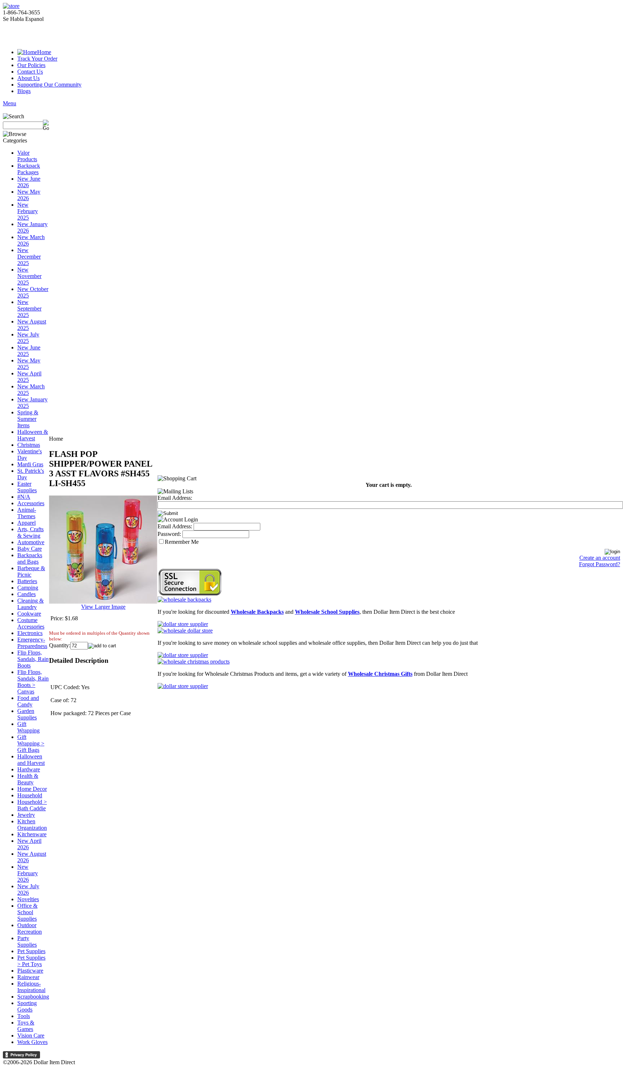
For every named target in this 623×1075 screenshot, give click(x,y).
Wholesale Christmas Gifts (380, 674)
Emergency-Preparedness (32, 642)
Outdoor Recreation (29, 928)
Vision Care (30, 1035)
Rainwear (28, 977)
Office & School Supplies (27, 912)
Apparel (26, 523)
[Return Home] (11, 6)
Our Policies (31, 65)
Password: (169, 534)
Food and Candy (28, 701)
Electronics (30, 633)
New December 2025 (29, 256)
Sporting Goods (27, 1006)
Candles (26, 594)
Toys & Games (25, 1025)
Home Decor (32, 789)
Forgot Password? (599, 564)
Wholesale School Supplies (327, 612)
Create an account (599, 558)
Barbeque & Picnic (31, 571)
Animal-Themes (26, 513)
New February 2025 (27, 211)
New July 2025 (28, 337)
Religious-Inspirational (31, 987)
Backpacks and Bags (29, 558)
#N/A (23, 497)
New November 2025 (29, 276)
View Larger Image (103, 607)
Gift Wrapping (28, 727)
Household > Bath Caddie (32, 805)
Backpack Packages (28, 169)
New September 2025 (29, 308)
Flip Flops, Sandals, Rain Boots (33, 659)
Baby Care (29, 549)
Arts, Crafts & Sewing (30, 532)
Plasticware (30, 971)
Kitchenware (32, 834)
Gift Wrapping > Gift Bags (30, 743)
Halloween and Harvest (31, 759)
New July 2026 (28, 889)
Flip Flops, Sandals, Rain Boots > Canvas (33, 682)
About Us (28, 78)
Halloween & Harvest (32, 435)
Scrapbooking (33, 997)
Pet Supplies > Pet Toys (31, 961)
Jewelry (26, 815)
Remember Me (182, 542)
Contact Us (30, 72)
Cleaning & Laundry (30, 604)
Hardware (28, 769)
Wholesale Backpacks (257, 612)
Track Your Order (37, 59)
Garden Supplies (27, 714)
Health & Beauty (27, 779)
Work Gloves (32, 1042)
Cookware (29, 614)
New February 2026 (27, 873)
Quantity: (59, 645)
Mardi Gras (30, 464)
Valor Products (27, 156)
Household (29, 795)
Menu (9, 103)
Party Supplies (27, 941)
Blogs (24, 91)
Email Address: (175, 498)
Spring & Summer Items (27, 418)
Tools (23, 1016)
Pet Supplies (31, 951)
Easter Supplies (27, 487)
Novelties (28, 899)
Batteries (27, 581)
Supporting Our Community (49, 84)
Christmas (28, 445)
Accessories (30, 503)
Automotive (30, 542)
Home (44, 52)
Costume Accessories (30, 623)
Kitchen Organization (32, 824)
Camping (27, 588)
